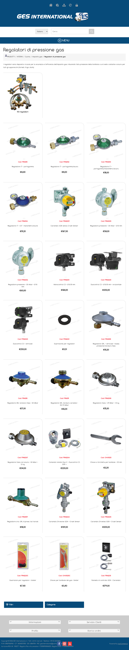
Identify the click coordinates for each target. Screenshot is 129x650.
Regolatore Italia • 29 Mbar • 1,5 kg (106, 403)
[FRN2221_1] (64, 320)
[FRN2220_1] (106, 260)
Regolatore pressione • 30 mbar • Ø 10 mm (22, 285)
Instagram (64, 644)
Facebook (59, 644)
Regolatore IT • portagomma (23, 166)
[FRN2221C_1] (23, 556)
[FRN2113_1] (23, 142)
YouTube (70, 644)
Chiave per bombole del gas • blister (64, 580)
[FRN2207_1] (23, 438)
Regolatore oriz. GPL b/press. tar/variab (22, 521)
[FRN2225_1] (106, 497)
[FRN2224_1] (64, 497)
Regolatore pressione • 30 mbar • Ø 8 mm (106, 226)
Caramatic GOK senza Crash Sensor (64, 226)
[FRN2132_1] (64, 142)
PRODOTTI (11, 57)
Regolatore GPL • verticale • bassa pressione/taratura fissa (106, 345)
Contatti (71, 5)
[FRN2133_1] (106, 142)
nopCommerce (123, 644)
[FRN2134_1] (23, 202)
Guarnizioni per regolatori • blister (22, 580)
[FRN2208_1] (106, 379)
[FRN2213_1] (106, 556)
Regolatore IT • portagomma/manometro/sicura (106, 167)
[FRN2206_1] (23, 260)
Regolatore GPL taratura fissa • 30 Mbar (22, 403)
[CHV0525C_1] (64, 556)
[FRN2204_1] (64, 438)
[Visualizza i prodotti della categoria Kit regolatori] (23, 92)
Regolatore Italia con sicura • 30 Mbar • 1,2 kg (23, 463)
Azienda (58, 5)
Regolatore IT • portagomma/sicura (64, 166)
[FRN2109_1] (23, 497)
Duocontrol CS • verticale (23, 344)
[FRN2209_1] (64, 202)
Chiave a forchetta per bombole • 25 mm (106, 462)
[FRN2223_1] (23, 320)
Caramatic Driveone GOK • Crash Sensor (64, 521)
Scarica (64, 5)
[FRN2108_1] (106, 320)
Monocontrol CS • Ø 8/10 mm (64, 284)
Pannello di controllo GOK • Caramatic (106, 580)
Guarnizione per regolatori (64, 344)
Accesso (78, 5)
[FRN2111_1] (64, 379)
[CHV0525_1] (106, 438)
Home (51, 5)
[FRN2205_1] (106, 202)
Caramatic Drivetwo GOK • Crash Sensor (106, 521)
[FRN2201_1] (64, 260)
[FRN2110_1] (23, 379)
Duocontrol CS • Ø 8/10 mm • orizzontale (106, 284)
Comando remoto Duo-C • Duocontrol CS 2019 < (64, 463)
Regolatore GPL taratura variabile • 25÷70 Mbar (64, 404)
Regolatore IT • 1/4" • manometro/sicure (23, 226)
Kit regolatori (22, 112)
